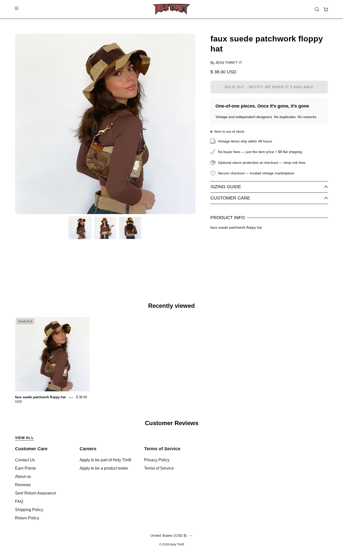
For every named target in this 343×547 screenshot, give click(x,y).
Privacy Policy (156, 460)
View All (24, 438)
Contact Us (25, 460)
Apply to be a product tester (104, 468)
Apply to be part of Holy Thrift (105, 460)
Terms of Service (162, 448)
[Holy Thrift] (171, 9)
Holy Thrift (177, 544)
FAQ (19, 501)
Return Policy (27, 518)
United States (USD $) (168, 535)
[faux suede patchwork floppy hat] (80, 228)
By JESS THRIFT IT (226, 63)
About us (23, 476)
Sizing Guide (225, 186)
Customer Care (230, 198)
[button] (316, 9)
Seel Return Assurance (35, 493)
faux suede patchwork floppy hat (40, 397)
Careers (88, 448)
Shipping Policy (29, 510)
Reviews (23, 485)
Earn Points (25, 468)
